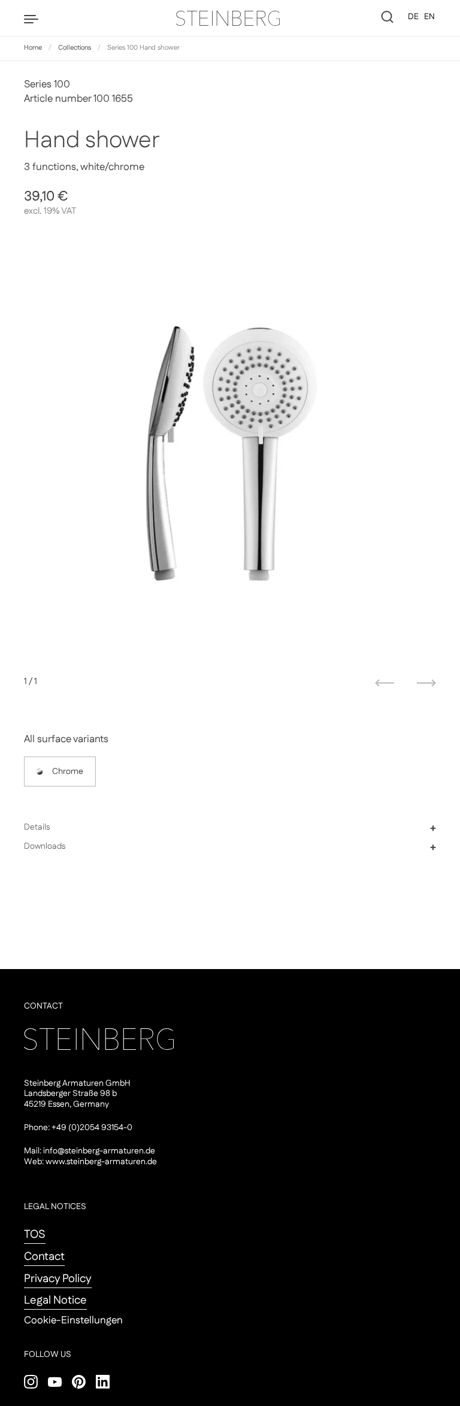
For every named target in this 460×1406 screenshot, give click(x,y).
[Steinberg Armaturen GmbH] (230, 18)
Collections (74, 48)
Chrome (67, 772)
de (413, 17)
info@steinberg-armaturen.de (99, 1151)
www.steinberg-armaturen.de (101, 1162)
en (429, 17)
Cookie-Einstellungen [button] (73, 1320)
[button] (230, 827)
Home (33, 48)
